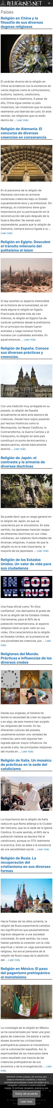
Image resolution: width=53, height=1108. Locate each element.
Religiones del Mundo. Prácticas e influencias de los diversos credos (26, 658)
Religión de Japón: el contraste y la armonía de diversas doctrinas (23, 462)
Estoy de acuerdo (26, 1093)
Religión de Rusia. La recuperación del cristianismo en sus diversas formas (25, 864)
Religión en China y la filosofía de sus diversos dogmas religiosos (22, 22)
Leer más (22, 120)
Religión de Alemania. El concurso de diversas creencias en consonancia (23, 133)
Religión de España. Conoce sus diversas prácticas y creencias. (25, 352)
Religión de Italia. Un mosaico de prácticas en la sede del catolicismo (26, 764)
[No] (49, 1090)
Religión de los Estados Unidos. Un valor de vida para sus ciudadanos (26, 564)
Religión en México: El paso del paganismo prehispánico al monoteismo (25, 973)
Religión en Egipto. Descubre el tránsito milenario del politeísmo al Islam (25, 246)
